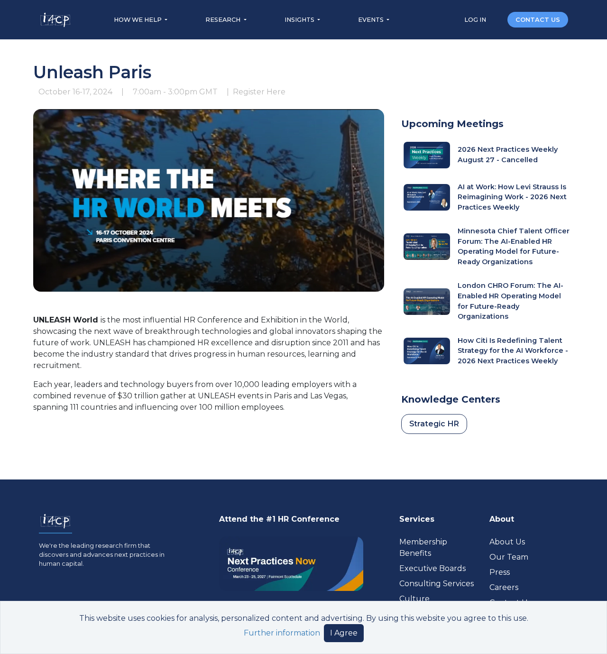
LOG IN (475, 19)
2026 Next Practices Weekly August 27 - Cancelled (508, 154)
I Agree (344, 632)
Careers (503, 587)
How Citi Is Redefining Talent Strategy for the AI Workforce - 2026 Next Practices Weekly (513, 350)
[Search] (497, 19)
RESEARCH (223, 19)
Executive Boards (432, 568)
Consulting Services (436, 583)
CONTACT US (537, 19)
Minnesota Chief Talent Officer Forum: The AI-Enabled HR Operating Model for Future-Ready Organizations (514, 246)
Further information (282, 632)
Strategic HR (434, 423)
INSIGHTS (300, 19)
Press (499, 572)
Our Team (508, 557)
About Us (507, 541)
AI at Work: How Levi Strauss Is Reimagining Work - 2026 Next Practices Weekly (512, 197)
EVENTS (371, 19)
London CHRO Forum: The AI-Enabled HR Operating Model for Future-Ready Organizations (510, 301)
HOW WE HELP (138, 19)
